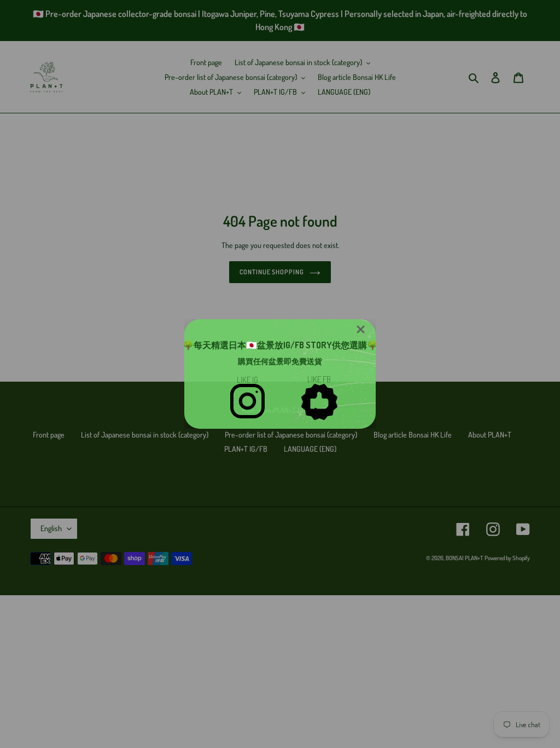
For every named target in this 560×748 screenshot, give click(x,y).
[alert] (280, 374)
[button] (361, 329)
